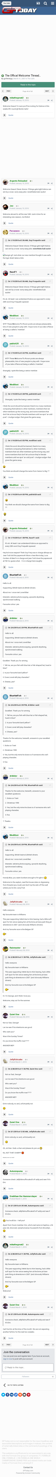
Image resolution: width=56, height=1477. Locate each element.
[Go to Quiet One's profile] (5, 1015)
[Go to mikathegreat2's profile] (5, 99)
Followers (25, 1377)
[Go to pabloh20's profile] (5, 344)
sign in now (7, 1359)
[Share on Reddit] (20, 1395)
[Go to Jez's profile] (5, 207)
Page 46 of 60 (28, 91)
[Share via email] (24, 1395)
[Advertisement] (28, 44)
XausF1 (13, 272)
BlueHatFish (15, 575)
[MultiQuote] (4, 115)
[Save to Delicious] (16, 1395)
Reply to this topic (28, 85)
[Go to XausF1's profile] (5, 273)
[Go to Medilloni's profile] (5, 317)
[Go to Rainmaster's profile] (5, 949)
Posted (19, 100)
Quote (10, 115)
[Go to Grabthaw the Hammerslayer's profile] (5, 1197)
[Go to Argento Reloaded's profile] (5, 182)
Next (47, 91)
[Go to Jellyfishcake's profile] (5, 903)
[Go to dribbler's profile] (5, 619)
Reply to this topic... (16, 1367)
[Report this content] (48, 100)
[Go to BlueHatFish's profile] (5, 576)
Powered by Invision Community (28, 1473)
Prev (8, 91)
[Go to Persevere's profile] (5, 232)
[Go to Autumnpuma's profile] (5, 1172)
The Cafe (30, 79)
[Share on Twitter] (3, 1395)
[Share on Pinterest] (28, 1395)
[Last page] (53, 91)
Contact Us (28, 1467)
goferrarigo (8, 79)
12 (53, 1376)
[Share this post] (51, 100)
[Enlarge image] (45, 878)
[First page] (3, 91)
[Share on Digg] (12, 1395)
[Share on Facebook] (7, 1395)
